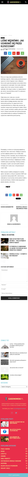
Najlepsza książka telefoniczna (15, 430)
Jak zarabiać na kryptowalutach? (15, 437)
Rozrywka (4, 463)
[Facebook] (11, 412)
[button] (26, 2)
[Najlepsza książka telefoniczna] (5, 431)
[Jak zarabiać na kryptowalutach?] (5, 439)
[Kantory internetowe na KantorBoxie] (5, 424)
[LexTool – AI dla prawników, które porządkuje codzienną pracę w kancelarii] (5, 346)
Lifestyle (2, 37)
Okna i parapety (5, 458)
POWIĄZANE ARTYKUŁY (8, 232)
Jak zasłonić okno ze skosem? (16, 367)
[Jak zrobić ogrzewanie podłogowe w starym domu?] (5, 362)
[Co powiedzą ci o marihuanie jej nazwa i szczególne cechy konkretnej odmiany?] (5, 248)
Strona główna (4, 35)
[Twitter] (16, 412)
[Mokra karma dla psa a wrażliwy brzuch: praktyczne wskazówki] (5, 354)
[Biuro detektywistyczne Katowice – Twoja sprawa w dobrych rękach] (5, 240)
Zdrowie (3, 456)
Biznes (3, 451)
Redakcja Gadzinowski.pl (9, 48)
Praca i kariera (5, 449)
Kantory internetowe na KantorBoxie (17, 422)
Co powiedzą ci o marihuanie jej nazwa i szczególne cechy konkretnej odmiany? (18, 248)
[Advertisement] (14, 19)
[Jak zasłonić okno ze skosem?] (5, 369)
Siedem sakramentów (7, 207)
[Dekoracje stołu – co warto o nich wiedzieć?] (5, 255)
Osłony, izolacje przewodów (9, 466)
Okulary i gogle (5, 468)
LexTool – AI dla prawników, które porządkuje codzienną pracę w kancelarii (17, 345)
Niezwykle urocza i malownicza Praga (21, 207)
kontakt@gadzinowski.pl (20, 408)
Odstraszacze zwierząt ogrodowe (11, 461)
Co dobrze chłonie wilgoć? (15, 375)
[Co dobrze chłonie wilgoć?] (5, 377)
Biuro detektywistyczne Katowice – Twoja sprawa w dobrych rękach (17, 240)
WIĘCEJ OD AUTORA (8, 235)
